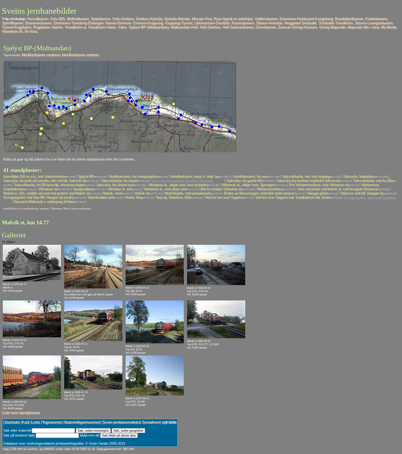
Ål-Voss (30, 31)
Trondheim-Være (102, 27)
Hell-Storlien (210, 27)
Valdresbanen (266, 19)
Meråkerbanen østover (80, 55)
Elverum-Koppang (148, 23)
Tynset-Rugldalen (16, 27)
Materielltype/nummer (82, 422)
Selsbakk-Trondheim (335, 23)
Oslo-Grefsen (123, 19)
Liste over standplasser (21, 413)
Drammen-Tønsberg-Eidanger (78, 23)
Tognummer (51, 422)
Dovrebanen (265, 27)
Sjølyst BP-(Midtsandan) (148, 27)
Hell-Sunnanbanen (238, 27)
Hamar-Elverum (118, 23)
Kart (25, 422)
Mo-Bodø (388, 27)
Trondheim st (75, 27)
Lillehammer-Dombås (212, 23)
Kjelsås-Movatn (177, 19)
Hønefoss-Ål (12, 31)
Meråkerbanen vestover (40, 55)
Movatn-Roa (202, 19)
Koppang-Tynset (178, 23)
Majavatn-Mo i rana (363, 27)
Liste (35, 422)
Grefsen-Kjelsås (149, 19)
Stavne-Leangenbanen (373, 23)
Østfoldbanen (78, 19)
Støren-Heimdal (269, 23)
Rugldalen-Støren (48, 27)
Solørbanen (100, 19)
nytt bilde (169, 422)
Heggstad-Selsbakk (300, 23)
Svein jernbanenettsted (131, 422)
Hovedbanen (37, 19)
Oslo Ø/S (57, 19)
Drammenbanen (38, 23)
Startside (11, 422)
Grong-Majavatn (332, 27)
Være (122, 27)
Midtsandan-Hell (184, 27)
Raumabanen (242, 23)
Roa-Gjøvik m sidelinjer (233, 19)
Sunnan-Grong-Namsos (297, 27)
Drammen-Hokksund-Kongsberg (306, 19)
